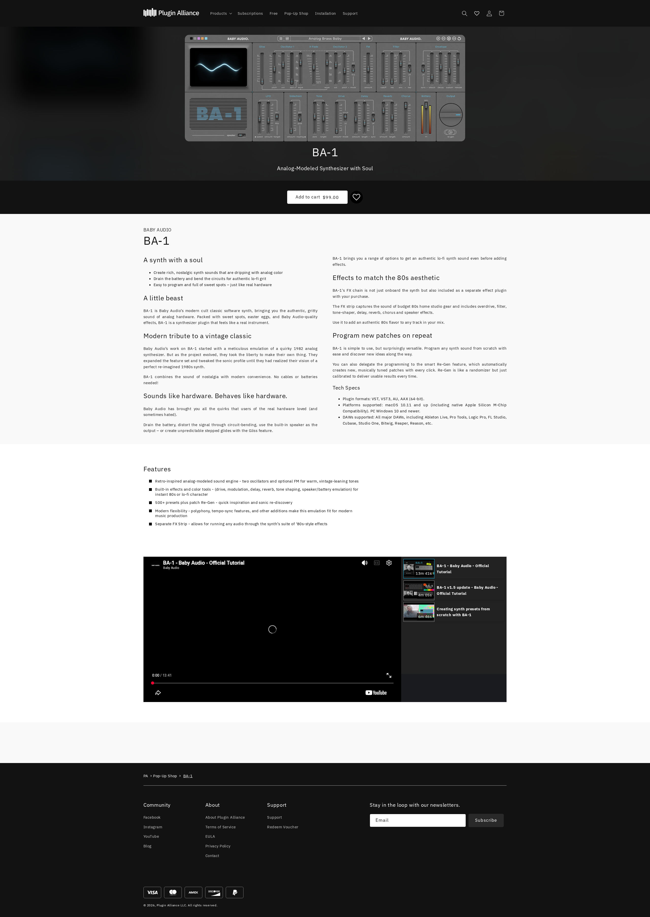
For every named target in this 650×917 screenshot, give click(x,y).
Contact (212, 855)
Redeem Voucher (282, 826)
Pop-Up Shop (165, 775)
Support (274, 817)
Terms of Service (220, 826)
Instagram (152, 826)
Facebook (152, 817)
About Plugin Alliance (225, 817)
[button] (220, 13)
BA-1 (188, 775)
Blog (147, 845)
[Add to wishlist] (356, 197)
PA (145, 775)
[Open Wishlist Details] (477, 13)
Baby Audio (157, 230)
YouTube (151, 836)
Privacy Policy (218, 845)
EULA (210, 836)
